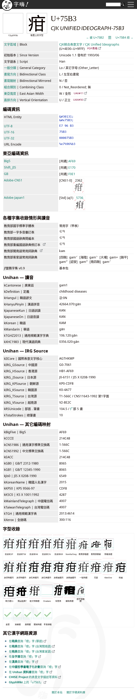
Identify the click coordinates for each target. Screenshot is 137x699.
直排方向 (10, 100)
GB (6, 174)
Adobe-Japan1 (14, 197)
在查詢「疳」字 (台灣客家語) (30, 651)
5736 (79, 198)
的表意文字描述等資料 (33, 677)
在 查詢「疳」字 (29, 672)
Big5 (7, 161)
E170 (71, 167)
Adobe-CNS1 (13, 180)
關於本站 (57, 692)
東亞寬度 (10, 93)
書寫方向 (10, 74)
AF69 (71, 161)
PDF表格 (92, 48)
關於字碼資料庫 (76, 692)
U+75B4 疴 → (124, 37)
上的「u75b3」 (26, 682)
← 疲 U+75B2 (95, 37)
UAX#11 (78, 93)
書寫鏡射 (10, 80)
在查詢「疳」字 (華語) (26, 641)
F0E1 (71, 174)
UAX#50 (78, 99)
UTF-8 (8, 126)
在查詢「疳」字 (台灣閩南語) (30, 646)
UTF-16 (9, 132)
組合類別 (10, 87)
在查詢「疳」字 (23, 656)
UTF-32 (9, 138)
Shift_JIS (10, 167)
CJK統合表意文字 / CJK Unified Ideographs (89, 44)
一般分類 (10, 68)
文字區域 (10, 44)
